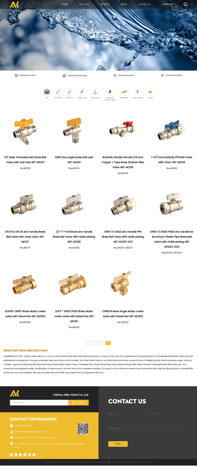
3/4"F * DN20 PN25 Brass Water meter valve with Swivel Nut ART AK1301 (74, 316)
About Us (84, 4)
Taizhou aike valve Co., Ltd (36, 356)
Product (105, 4)
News (124, 4)
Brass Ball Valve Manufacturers (83, 356)
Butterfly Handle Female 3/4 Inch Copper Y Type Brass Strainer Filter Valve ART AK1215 (123, 162)
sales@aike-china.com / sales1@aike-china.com (36, 437)
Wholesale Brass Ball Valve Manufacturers (136, 462)
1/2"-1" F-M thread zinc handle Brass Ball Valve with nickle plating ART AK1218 (74, 237)
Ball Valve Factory (94, 360)
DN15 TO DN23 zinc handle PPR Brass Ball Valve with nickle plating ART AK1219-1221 (123, 237)
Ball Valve (113, 360)
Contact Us (144, 4)
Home (65, 4)
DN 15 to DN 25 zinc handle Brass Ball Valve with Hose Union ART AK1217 (25, 237)
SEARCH (80, 402)
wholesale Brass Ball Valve (170, 356)
